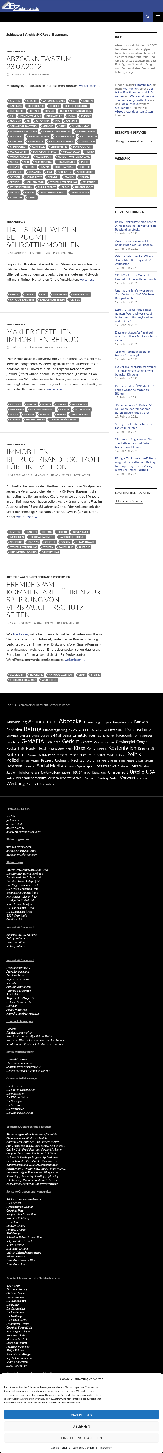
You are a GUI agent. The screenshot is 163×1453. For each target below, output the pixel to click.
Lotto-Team (13, 1222)
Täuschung (66, 547)
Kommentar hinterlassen (72, 475)
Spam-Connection (17, 904)
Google (142, 741)
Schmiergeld (85, 172)
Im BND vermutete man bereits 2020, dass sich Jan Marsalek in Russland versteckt (135, 225)
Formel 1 (71, 121)
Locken (22, 755)
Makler (64, 409)
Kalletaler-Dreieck (17, 1335)
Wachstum (143, 778)
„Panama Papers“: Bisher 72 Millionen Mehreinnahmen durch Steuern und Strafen (133, 408)
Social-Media (129, 104)
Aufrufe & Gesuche (17, 938)
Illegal (41, 748)
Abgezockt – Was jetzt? (20, 998)
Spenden (15, 182)
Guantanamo (80, 126)
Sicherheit (14, 766)
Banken (88, 100)
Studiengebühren (21, 187)
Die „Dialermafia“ (16, 908)
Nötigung (16, 542)
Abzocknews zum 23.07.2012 (39, 62)
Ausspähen (119, 722)
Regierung (101, 760)
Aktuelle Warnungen (21, 577)
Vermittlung (50, 552)
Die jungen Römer (16, 1320)
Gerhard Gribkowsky (23, 126)
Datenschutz (138, 729)
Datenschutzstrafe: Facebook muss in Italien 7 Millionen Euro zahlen (136, 336)
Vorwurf (16, 197)
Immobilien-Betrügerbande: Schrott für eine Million (53, 459)
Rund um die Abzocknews (21, 934)
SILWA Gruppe (15, 1245)
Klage (79, 747)
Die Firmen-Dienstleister (20, 1089)
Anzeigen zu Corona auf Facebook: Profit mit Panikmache (134, 242)
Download (12, 735)
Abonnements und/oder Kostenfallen (27, 1138)
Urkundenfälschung (64, 419)
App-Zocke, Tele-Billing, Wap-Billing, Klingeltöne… (35, 1145)
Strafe (137, 766)
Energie (86, 116)
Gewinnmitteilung (104, 741)
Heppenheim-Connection (21, 1214)
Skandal (53, 177)
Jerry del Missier (39, 136)
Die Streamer (14, 1105)
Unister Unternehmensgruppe (23, 1252)
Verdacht (90, 778)
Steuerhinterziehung (63, 182)
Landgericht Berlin (52, 299)
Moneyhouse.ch (20, 156)
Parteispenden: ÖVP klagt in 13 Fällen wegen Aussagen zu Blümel (135, 389)
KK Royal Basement (61, 141)
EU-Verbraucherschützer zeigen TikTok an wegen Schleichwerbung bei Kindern (136, 370)
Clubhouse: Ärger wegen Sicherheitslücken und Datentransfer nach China (133, 443)
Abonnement (42, 721)
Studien (11, 772)
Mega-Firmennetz (16, 1342)
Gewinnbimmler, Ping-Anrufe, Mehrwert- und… (34, 1161)
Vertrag (103, 778)
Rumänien (35, 172)
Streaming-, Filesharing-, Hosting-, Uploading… (33, 1176)
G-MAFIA (32, 741)
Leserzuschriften (15, 942)
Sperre (95, 674)
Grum (62, 126)
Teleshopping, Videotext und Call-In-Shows (31, 1180)
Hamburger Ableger (18, 896)
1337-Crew (13, 915)
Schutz (139, 760)
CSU (12, 116)
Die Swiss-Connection (19, 889)
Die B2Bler (12, 1304)
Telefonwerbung (50, 772)
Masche (62, 755)
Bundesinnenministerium (75, 111)
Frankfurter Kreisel (17, 900)
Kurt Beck (38, 146)
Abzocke (15, 100)
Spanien (69, 177)
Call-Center (75, 730)
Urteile (14, 192)
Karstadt (16, 141)
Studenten (89, 182)
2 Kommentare (66, 253)
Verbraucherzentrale (65, 777)
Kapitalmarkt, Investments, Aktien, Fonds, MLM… (36, 1168)
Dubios (46, 404)
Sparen (84, 177)
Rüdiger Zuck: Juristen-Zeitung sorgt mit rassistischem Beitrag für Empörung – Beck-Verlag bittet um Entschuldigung (135, 464)
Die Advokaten (15, 1086)
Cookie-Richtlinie (60, 1447)
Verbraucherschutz (23, 679)
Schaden (113, 760)
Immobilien (60, 294)
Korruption (87, 141)
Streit (147, 766)
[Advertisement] (136, 181)
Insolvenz (16, 136)
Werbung (15, 783)
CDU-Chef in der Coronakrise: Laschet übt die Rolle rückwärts (135, 277)
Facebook (124, 735)
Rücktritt (16, 172)
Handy (31, 748)
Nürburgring (43, 161)
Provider (34, 760)
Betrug (14, 294)
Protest (30, 167)
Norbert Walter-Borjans (74, 156)
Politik (134, 754)
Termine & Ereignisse (18, 990)
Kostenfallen (122, 748)
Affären (32, 100)
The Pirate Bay (47, 187)
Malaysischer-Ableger (19, 1339)
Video (114, 778)
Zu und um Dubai (16, 1264)
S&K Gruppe (13, 1233)
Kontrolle (102, 748)
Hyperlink (36, 674)
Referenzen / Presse (17, 979)
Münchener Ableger (18, 1346)
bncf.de (10, 816)
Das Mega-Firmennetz (19, 885)
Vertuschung (80, 192)
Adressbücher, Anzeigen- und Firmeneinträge (32, 1142)
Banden (32, 531)
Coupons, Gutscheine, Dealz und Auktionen (31, 1153)
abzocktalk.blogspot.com (21, 850)
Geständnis (79, 404)
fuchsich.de (12, 820)
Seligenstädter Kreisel (19, 1241)
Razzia (45, 167)
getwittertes (141, 100)
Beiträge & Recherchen (54, 577)
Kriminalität (18, 146)
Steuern (15, 419)
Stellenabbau (35, 182)
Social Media (50, 765)
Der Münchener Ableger (20, 881)
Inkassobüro (56, 748)
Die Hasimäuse (15, 1312)
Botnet (34, 111)
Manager (32, 755)
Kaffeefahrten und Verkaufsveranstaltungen (32, 1164)
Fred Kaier (20, 634)
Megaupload (71, 151)
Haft (44, 294)
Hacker (11, 748)
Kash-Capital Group (18, 1218)
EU (28, 121)
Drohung (25, 735)
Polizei (14, 167)
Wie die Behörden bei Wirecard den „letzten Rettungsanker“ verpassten (135, 260)
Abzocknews (15, 51)
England (15, 121)
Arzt (74, 100)
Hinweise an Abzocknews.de (22, 1013)
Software (70, 766)
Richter (85, 167)
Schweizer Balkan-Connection (24, 1237)
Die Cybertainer (15, 911)
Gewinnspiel (125, 741)
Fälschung (42, 121)
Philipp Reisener (15, 1350)
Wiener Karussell (16, 1256)
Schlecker (64, 172)
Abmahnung (16, 722)
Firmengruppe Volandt (19, 1206)
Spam (82, 674)
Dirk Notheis (54, 116)
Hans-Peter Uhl (86, 131)
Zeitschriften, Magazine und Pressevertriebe (32, 1184)
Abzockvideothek (16, 1009)
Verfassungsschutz (53, 192)
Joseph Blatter (64, 136)
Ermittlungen (84, 735)
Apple (108, 722)
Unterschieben (35, 419)
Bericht (54, 105)
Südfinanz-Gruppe (17, 1248)
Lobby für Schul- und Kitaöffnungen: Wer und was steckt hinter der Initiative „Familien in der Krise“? (134, 315)
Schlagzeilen (123, 107)
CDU (86, 730)
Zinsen (32, 197)
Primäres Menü (158, 17)
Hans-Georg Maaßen (23, 131)
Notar (14, 161)
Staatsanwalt (81, 414)
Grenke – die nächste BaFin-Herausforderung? (133, 353)
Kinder (69, 748)
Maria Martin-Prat (45, 151)
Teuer (77, 772)
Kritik (11, 754)
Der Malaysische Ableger (21, 877)
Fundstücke (13, 994)
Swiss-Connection (16, 1365)
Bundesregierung (55, 730)
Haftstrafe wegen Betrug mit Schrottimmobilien (43, 237)
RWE (49, 172)
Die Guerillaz (13, 1203)
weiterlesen (89, 86)
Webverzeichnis (140, 96)
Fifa (57, 121)
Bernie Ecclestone (76, 105)
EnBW (71, 116)
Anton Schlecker (54, 100)
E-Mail (56, 735)
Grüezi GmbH (81, 531)
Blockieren (17, 111)
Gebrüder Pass (14, 1210)
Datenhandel (99, 730)
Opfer (122, 755)
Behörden (14, 730)
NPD (26, 161)
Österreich (33, 783)
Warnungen (130, 88)
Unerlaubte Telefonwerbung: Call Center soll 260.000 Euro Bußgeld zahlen (134, 294)
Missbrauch (78, 755)
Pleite (85, 161)
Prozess (29, 414)
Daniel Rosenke (15, 1297)
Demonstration (30, 116)
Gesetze (87, 742)
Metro (90, 151)
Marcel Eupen (18, 151)
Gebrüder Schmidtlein (19, 1327)
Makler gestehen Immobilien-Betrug (42, 335)
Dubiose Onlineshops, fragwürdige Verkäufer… (33, 1157)
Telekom (66, 772)
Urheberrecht (84, 187)
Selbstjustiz (34, 177)
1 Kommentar (58, 347)
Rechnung (62, 760)
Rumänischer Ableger (18, 892)
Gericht (48, 126)
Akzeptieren (81, 1415)
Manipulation (82, 146)
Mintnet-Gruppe (15, 1229)
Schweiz (15, 177)
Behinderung (36, 105)
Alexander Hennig (17, 1289)
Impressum (106, 1447)
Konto (91, 748)
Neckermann (44, 156)
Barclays (16, 105)
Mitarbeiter (82, 409)
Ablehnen (81, 1426)
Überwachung (47, 784)
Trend (65, 187)
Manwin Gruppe (15, 1226)
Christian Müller (15, 1293)
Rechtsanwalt (64, 167)
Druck (35, 735)
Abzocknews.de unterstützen (134, 111)
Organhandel (66, 161)
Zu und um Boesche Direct (21, 1260)
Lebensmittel (59, 146)
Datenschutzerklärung (84, 1447)
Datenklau (116, 730)
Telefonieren (28, 772)
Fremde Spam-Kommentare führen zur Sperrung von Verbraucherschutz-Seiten (53, 599)
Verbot (29, 192)
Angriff (99, 722)
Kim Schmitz (35, 141)
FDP (136, 735)
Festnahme (146, 735)
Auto (130, 722)
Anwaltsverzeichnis (17, 971)
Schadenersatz (126, 760)
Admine (37, 347)
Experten (108, 735)
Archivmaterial (15, 975)
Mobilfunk (112, 755)
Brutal (49, 111)
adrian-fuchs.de (15, 827)
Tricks (87, 772)
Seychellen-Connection (19, 1358)
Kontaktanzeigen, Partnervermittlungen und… (33, 1172)
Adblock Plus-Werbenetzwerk (23, 1199)
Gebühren (53, 742)
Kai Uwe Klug (88, 136)
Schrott (45, 414)
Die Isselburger (15, 1316)
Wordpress (49, 679)
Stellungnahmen (15, 946)
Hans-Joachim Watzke (57, 131)
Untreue (84, 547)
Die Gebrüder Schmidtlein (21, 873)
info (45, 869)
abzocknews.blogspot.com (21, 854)
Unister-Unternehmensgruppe (23, 869)
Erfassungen (143, 84)
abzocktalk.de (14, 824)
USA (150, 772)
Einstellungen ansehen (81, 1438)
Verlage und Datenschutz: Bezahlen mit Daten (134, 426)
